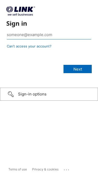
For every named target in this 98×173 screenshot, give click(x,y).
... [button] (67, 168)
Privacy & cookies (45, 169)
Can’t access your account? (29, 46)
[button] (49, 94)
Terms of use (17, 169)
